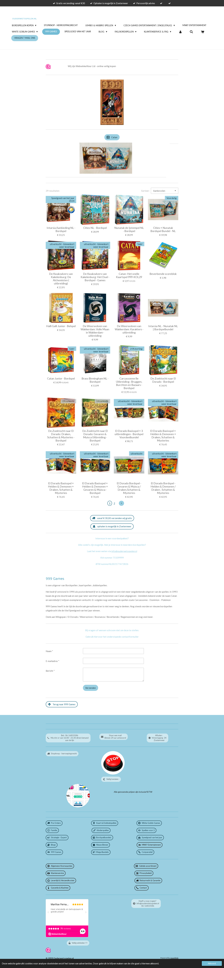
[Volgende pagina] (121, 503)
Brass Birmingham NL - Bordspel (95, 380)
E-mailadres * (52, 661)
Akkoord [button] (212, 963)
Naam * (49, 651)
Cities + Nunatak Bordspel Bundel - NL (163, 229)
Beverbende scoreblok (163, 273)
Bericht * (50, 670)
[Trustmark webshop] (48, 68)
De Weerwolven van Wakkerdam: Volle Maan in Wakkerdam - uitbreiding (95, 330)
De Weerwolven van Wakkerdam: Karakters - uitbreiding (129, 329)
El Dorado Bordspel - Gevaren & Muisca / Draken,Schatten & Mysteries (129, 488)
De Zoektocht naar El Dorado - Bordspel (163, 380)
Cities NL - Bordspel (95, 227)
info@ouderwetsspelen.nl (124, 551)
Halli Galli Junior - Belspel (61, 326)
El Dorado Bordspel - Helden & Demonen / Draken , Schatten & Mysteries (163, 488)
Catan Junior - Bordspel (61, 378)
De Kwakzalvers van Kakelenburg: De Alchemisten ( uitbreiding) (61, 278)
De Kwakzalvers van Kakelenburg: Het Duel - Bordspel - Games (95, 277)
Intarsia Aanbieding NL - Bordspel (61, 229)
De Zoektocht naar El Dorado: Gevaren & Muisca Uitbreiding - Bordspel (95, 435)
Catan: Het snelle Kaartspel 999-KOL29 (129, 275)
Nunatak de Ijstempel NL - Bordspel (129, 229)
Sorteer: (145, 190)
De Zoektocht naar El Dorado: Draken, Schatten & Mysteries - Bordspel (61, 435)
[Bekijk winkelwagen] (202, 32)
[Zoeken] (191, 32)
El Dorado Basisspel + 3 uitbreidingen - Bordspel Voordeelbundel (129, 434)
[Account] (180, 32)
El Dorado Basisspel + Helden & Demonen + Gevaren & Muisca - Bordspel (95, 488)
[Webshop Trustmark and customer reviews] (48, 951)
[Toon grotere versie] (106, 158)
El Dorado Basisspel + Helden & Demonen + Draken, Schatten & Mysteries (163, 435)
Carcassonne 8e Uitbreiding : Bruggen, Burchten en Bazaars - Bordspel (129, 383)
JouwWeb (174, 958)
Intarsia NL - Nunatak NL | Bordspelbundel (163, 327)
